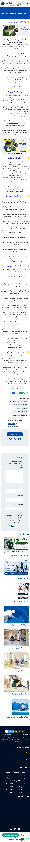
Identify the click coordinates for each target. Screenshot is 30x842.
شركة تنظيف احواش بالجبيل (20, 411)
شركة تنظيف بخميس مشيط (18, 671)
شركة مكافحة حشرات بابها (19, 555)
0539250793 (11, 424)
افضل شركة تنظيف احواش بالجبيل (18, 404)
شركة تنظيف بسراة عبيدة (19, 648)
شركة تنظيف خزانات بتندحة (19, 625)
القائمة (25, 3)
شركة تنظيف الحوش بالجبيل (20, 415)
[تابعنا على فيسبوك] (19, 829)
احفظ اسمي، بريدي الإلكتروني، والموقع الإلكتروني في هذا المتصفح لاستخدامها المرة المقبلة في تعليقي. (15, 518)
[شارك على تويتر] (10, 439)
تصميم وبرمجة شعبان (15, 839)
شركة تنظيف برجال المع (20, 578)
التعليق (21, 468)
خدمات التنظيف (22, 13)
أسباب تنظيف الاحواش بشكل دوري (18, 401)
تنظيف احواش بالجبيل (22, 408)
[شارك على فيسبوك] (19, 439)
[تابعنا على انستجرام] (11, 829)
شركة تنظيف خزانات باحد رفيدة (17, 717)
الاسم (22, 486)
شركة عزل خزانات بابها (20, 601)
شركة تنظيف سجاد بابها (20, 694)
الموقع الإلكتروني (19, 504)
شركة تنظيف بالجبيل (12, 123)
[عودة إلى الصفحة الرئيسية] (28, 13)
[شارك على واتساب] (15, 439)
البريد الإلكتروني (19, 495)
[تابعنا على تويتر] (15, 829)
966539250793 (12, 426)
